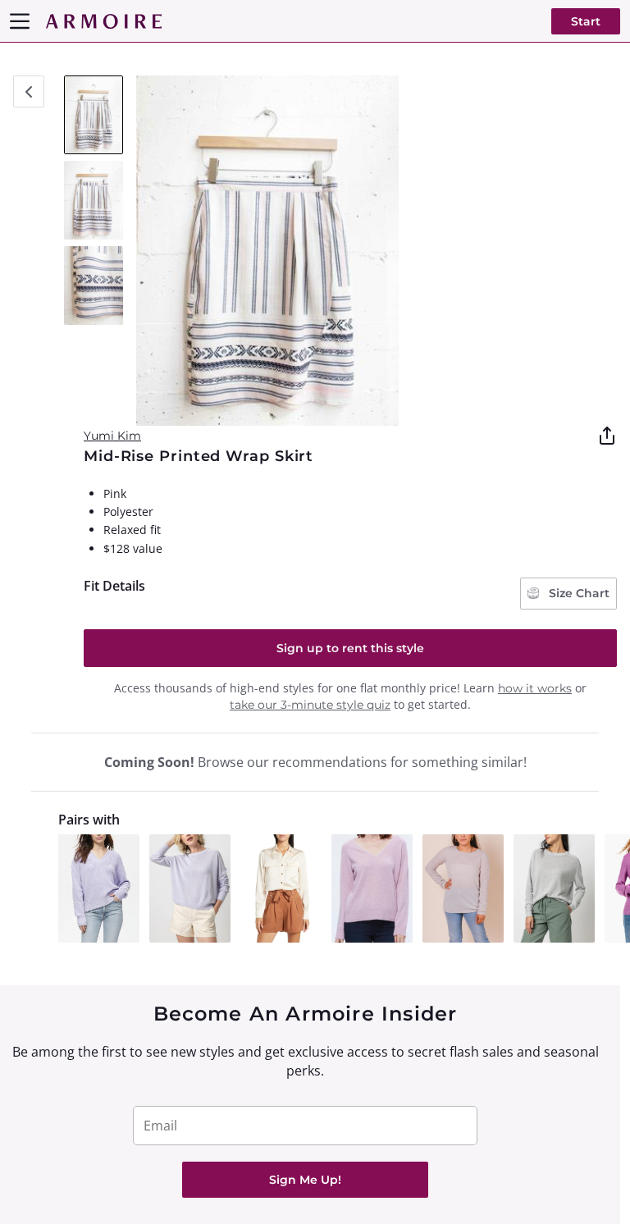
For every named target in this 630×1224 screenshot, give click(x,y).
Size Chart (577, 593)
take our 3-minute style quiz (310, 704)
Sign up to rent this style (350, 648)
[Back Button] (28, 91)
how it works (535, 688)
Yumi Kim (112, 435)
